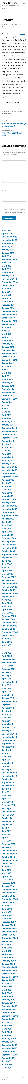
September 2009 (10, 476)
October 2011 (8, 395)
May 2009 (6, 489)
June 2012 (7, 369)
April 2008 (7, 532)
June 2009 (7, 486)
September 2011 (9, 399)
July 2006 (6, 600)
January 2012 (8, 386)
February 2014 (8, 305)
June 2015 (7, 263)
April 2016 (7, 256)
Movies (6, 113)
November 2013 (9, 314)
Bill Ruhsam (7, 24)
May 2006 (6, 606)
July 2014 (6, 288)
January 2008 (8, 541)
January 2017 (8, 253)
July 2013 (6, 327)
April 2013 (7, 337)
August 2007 (8, 557)
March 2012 (7, 379)
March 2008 (7, 535)
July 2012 (6, 366)
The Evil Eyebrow (9, 3)
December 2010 (9, 428)
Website (4, 200)
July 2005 (6, 639)
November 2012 (9, 353)
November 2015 (9, 259)
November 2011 (9, 392)
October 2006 (8, 590)
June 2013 (7, 331)
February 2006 (9, 616)
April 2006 (7, 609)
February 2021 (8, 246)
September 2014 (10, 282)
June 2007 (7, 564)
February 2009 (9, 499)
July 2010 (6, 444)
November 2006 (9, 587)
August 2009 (8, 480)
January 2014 (8, 308)
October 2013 (8, 318)
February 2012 (8, 382)
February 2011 (8, 421)
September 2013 (10, 321)
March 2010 (7, 457)
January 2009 (8, 502)
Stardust (22, 34)
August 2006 (8, 596)
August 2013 (8, 324)
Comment (5, 159)
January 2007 (8, 580)
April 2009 (7, 493)
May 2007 (6, 567)
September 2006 (10, 593)
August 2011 (8, 402)
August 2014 (8, 285)
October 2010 (8, 434)
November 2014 (9, 279)
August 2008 (8, 519)
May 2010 (6, 451)
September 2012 (10, 360)
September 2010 (10, 438)
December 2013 (9, 311)
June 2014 (7, 292)
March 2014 (7, 301)
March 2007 (7, 574)
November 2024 (9, 240)
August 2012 (8, 363)
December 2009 (9, 467)
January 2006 (8, 619)
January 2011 (8, 425)
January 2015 (8, 276)
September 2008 (10, 515)
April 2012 (7, 376)
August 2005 (8, 635)
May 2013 (6, 334)
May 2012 (6, 373)
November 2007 (9, 548)
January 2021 (8, 250)
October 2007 (8, 551)
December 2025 (9, 237)
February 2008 (9, 538)
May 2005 (6, 645)
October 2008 (8, 512)
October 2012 (8, 357)
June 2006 (7, 603)
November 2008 (9, 509)
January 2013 (8, 347)
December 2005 (9, 622)
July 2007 (6, 561)
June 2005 (7, 642)
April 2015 (7, 269)
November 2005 (9, 626)
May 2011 (6, 412)
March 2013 (7, 340)
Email (4, 190)
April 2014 (7, 298)
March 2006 (7, 613)
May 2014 (6, 295)
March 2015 (7, 272)
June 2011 (6, 408)
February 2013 (8, 344)
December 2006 (9, 583)
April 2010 (7, 454)
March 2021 (7, 243)
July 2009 (6, 483)
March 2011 (7, 418)
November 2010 (9, 431)
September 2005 (10, 632)
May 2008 (6, 528)
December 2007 (9, 545)
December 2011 (9, 389)
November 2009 (9, 470)
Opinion (10, 113)
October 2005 (8, 629)
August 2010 (8, 441)
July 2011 (6, 405)
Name (4, 181)
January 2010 (8, 463)
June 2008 (7, 525)
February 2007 (9, 577)
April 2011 (6, 415)
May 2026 (6, 230)
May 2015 (6, 266)
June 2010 (7, 447)
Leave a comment (9, 27)
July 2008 (6, 522)
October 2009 (8, 473)
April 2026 (7, 233)
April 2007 (7, 570)
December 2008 (9, 506)
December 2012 (9, 350)
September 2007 (10, 554)
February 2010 (8, 460)
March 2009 (7, 496)
